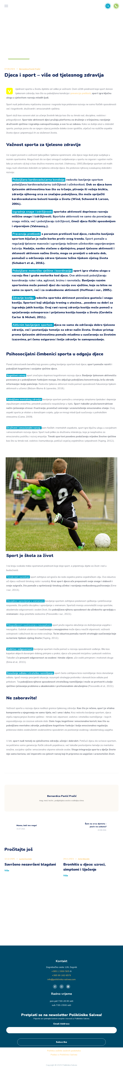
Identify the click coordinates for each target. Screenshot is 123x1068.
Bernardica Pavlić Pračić (29, 69)
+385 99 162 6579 (61, 975)
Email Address (61, 1023)
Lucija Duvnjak (25, 859)
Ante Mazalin (84, 859)
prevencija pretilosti (81, 93)
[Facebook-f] (55, 986)
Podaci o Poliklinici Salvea (64, 1054)
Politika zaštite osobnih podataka (64, 1050)
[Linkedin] (68, 986)
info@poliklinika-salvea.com (61, 979)
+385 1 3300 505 (60, 971)
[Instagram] (61, 986)
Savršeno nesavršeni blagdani (30, 864)
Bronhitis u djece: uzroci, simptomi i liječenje (84, 867)
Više (6, 870)
